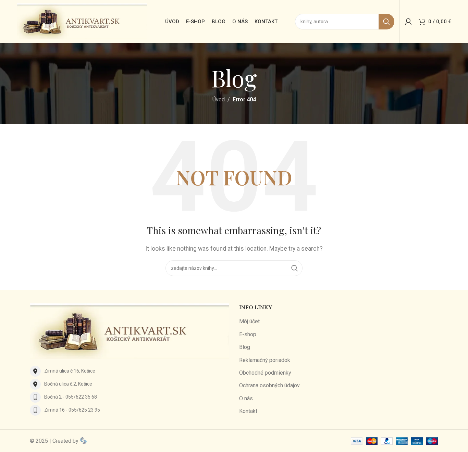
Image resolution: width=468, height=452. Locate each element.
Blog (244, 347)
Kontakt (248, 411)
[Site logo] (82, 21)
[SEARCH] (386, 21)
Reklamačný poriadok (264, 360)
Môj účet (249, 321)
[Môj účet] (408, 21)
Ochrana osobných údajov (269, 385)
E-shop (247, 334)
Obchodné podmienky (265, 372)
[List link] (129, 371)
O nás (246, 398)
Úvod (218, 99)
